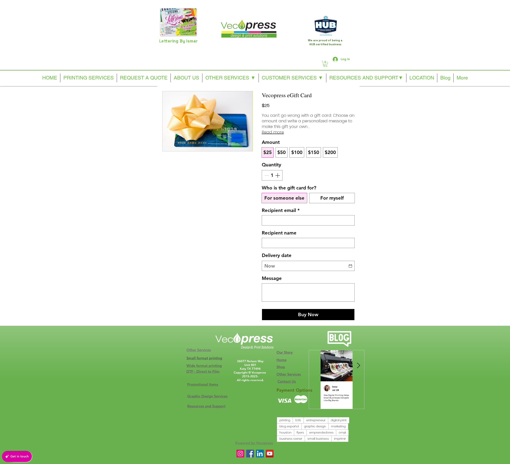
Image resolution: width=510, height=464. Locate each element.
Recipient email (281, 210)
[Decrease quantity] (266, 175)
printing (285, 420)
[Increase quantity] (278, 175)
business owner (291, 439)
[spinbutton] (272, 175)
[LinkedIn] (260, 453)
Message (272, 278)
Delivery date (276, 255)
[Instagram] (240, 453)
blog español (289, 426)
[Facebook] (250, 453)
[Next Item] (358, 366)
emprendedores (321, 433)
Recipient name (279, 233)
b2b (298, 420)
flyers (300, 433)
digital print (339, 420)
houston (285, 433)
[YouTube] (270, 453)
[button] (325, 64)
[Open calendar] (350, 266)
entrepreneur (316, 420)
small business (318, 439)
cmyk (342, 433)
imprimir (340, 439)
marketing (338, 426)
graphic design (315, 426)
